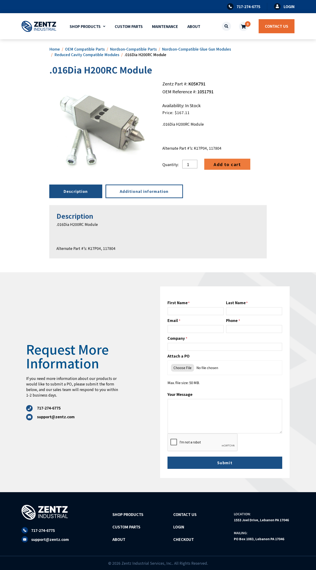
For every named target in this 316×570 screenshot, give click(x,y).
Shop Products (85, 26)
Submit (225, 462)
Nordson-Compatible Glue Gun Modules (196, 49)
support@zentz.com (50, 539)
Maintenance (165, 26)
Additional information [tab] (144, 191)
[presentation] (202, 443)
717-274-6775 (43, 530)
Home (54, 49)
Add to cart (227, 164)
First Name (177, 302)
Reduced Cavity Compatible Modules (86, 54)
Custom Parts (129, 26)
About (193, 26)
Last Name (236, 302)
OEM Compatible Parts (85, 49)
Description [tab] (76, 191)
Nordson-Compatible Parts (133, 49)
